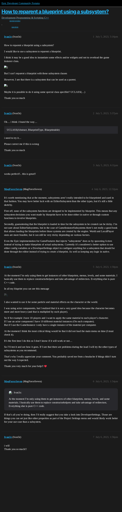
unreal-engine (15, 21)
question (15, 27)
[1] (6, 295)
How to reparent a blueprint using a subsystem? (55, 11)
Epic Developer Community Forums (21, 3)
